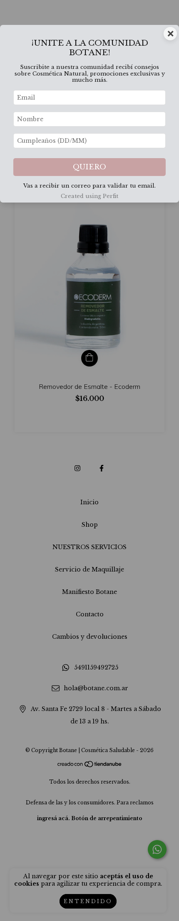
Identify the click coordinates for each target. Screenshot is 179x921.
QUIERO (89, 167)
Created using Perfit (89, 196)
